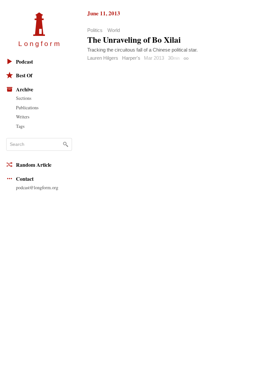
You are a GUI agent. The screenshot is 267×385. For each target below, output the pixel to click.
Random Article (33, 164)
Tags (20, 126)
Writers (22, 117)
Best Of (24, 75)
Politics (95, 30)
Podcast (24, 61)
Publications (27, 107)
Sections (23, 98)
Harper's (131, 58)
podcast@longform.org (37, 187)
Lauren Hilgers (102, 58)
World (113, 30)
